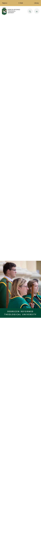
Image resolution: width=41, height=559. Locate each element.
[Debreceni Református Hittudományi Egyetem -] (11, 11)
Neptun (4, 3)
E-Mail (21, 3)
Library (36, 3)
